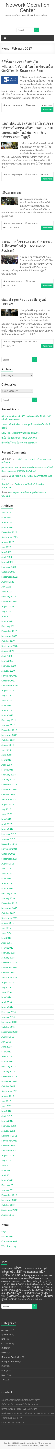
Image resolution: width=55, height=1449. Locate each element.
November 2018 (9, 735)
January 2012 (8, 1130)
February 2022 (8, 596)
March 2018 (7, 769)
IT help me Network (10, 1361)
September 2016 (9, 858)
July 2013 (6, 1041)
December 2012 (9, 1076)
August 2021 (7, 606)
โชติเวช (31, 1299)
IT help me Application (11, 1357)
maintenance (30, 1271)
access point (7, 1268)
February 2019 (8, 720)
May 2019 (6, 705)
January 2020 (8, 670)
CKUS (4, 1348)
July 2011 (6, 1160)
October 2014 (8, 972)
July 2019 (6, 695)
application (6, 1334)
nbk (42, 1271)
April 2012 (6, 1115)
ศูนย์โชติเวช (8, 1299)
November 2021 (9, 601)
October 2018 (8, 740)
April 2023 (6, 557)
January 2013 (8, 1071)
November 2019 (9, 675)
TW (12, 346)
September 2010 (9, 1209)
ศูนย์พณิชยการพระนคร (24, 1292)
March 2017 (7, 829)
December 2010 (9, 1195)
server (4, 1278)
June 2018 (6, 754)
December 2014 (9, 962)
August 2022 (7, 581)
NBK (50, 105)
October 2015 (8, 913)
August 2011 (7, 1155)
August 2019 (7, 690)
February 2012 (8, 1125)
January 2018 (8, 779)
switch (10, 1278)
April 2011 (6, 1175)
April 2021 (6, 616)
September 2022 (9, 576)
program (29, 1275)
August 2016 (7, 863)
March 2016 (7, 888)
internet (7, 1271)
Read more (47, 109)
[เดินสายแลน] (9, 198)
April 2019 (6, 710)
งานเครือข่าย (27, 1281)
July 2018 (6, 749)
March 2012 (7, 1120)
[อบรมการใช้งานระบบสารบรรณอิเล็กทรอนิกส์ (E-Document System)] (9, 256)
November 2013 (9, 1022)
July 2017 (6, 809)
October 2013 (8, 1026)
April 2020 (6, 655)
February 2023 (8, 566)
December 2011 (9, 1135)
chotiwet (26, 1268)
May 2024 (6, 517)
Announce (5, 1330)
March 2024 (7, 527)
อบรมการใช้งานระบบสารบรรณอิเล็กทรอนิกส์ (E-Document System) (26, 246)
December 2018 (9, 730)
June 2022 (6, 591)
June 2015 (6, 932)
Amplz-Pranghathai (14, 105)
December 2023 (9, 532)
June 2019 (6, 700)
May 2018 (6, 759)
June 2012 (6, 1106)
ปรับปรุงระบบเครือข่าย (31, 1287)
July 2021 (6, 611)
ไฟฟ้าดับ (38, 1299)
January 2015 (8, 957)
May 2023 (6, 552)
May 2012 (6, 1111)
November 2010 (9, 1200)
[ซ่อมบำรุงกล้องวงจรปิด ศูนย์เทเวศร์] (9, 310)
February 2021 (8, 626)
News (46, 174)
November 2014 (9, 967)
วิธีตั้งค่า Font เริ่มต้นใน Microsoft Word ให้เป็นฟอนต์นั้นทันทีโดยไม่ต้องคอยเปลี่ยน (27, 66)
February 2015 (8, 952)
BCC (3, 1339)
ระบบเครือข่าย (29, 1290)
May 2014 (6, 997)
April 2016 (6, 883)
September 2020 (9, 646)
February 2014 (8, 1012)
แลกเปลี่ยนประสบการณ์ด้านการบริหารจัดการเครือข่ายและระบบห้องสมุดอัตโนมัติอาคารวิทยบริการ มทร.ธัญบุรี (27, 130)
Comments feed (9, 1241)
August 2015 (7, 923)
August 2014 (7, 982)
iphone (4, 1352)
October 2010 (8, 1205)
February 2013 (8, 1066)
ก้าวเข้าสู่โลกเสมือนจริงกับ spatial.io (19, 442)
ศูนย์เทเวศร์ (44, 1296)
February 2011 (8, 1185)
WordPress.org (8, 1246)
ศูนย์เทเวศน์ (29, 1296)
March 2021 (7, 621)
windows (4, 1281)
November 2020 (9, 636)
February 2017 (8, 834)
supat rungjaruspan (14, 174)
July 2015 (6, 928)
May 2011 (6, 1170)
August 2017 (7, 804)
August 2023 (7, 542)
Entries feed (7, 1236)
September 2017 (9, 799)
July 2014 (6, 987)
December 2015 (9, 903)
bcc (19, 1268)
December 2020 (9, 631)
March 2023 (7, 561)
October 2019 (8, 680)
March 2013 (7, 1061)
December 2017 (9, 784)
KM (45, 105)
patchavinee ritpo (9, 467)
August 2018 (7, 745)
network (8, 1274)
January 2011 (8, 1190)
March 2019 (7, 715)
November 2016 (9, 848)
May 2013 (6, 1051)
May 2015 (6, 937)
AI (15, 1268)
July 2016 (6, 868)
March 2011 (7, 1180)
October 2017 (8, 794)
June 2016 (6, 873)
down (32, 1268)
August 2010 (7, 1214)
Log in (4, 1231)
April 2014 (6, 1002)
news (21, 1275)
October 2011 (8, 1145)
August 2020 (7, 651)
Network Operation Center (27, 7)
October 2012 (8, 1086)
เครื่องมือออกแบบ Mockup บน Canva (19, 437)
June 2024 (6, 512)
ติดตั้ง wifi (39, 1284)
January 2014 (8, 1017)
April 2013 (6, 1056)
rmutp (37, 1275)
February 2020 (8, 665)
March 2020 (7, 660)
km (19, 1271)
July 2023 (6, 547)
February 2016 (8, 893)
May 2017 (6, 819)
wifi (32, 1278)
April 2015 (6, 942)
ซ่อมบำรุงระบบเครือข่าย (26, 1282)
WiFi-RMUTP (41, 1278)
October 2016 (8, 853)
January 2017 (8, 838)
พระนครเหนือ (16, 1290)
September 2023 (9, 537)
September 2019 (9, 685)
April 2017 (6, 824)
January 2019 (8, 725)
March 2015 (7, 947)
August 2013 (7, 1036)
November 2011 (9, 1140)
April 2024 (6, 522)
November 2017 (9, 789)
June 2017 (6, 814)
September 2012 (9, 1091)
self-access (46, 1275)
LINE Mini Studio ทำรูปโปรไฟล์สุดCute (20, 432)
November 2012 (9, 1081)
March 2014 (7, 1007)
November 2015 (9, 908)
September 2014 (9, 977)
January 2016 (8, 898)
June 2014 (6, 992)
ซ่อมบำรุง (39, 1281)
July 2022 (6, 586)
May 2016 (6, 878)
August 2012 (7, 1096)
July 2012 (6, 1101)
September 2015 (9, 918)
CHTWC (9, 227)
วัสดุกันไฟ (6, 484)
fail (36, 1268)
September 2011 (9, 1150)
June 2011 (6, 1165)
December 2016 (9, 843)
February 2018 (8, 774)
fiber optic (43, 1268)
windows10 (14, 1281)
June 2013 (6, 1046)
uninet (26, 1278)
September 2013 (9, 1031)
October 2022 (8, 571)
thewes (17, 1278)
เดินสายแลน (11, 192)
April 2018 (6, 764)
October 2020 (8, 641)
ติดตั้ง (30, 1284)
